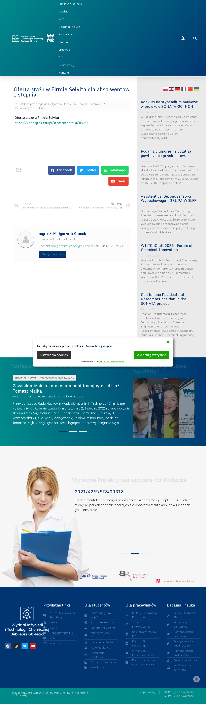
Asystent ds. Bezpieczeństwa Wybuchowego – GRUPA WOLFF (168, 198)
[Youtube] (33, 646)
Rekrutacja (66, 34)
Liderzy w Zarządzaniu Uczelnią (142, 407)
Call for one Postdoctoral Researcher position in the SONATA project (163, 298)
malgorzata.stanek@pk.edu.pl (72, 246)
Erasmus (64, 49)
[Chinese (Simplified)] (190, 89)
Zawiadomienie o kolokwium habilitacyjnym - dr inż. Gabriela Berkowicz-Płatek (67, 388)
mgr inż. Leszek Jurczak (41, 396)
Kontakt (64, 72)
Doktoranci (66, 57)
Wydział (64, 11)
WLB (62, 19)
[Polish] (165, 89)
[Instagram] (16, 646)
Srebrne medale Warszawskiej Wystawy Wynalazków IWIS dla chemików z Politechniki (174, 406)
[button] (61, 170)
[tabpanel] (71, 401)
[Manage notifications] (196, 679)
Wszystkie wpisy (52, 254)
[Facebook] (8, 646)
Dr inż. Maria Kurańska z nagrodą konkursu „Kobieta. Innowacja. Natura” (189, 407)
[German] (177, 89)
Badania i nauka (69, 27)
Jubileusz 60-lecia (70, 4)
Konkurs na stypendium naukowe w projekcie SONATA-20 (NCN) (169, 104)
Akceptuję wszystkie (151, 355)
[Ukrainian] (196, 89)
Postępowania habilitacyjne (57, 377)
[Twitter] (25, 646)
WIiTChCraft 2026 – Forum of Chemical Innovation (167, 247)
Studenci (64, 42)
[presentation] (63, 431)
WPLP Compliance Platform (112, 361)
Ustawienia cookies (54, 355)
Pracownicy (66, 65)
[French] (184, 89)
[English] (171, 89)
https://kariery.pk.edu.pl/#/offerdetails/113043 (51, 123)
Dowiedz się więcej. (99, 346)
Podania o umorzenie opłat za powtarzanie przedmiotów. (166, 153)
